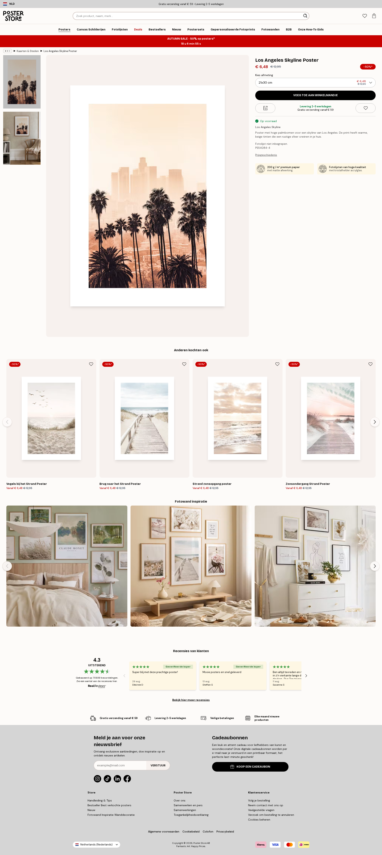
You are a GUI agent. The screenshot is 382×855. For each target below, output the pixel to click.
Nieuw (91, 810)
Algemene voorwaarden (163, 831)
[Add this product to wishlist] (366, 108)
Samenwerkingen (185, 810)
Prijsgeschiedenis (266, 155)
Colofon (208, 831)
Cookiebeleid (191, 831)
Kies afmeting (264, 75)
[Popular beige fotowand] (315, 566)
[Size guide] (265, 108)
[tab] (364, 16)
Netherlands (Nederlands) (96, 844)
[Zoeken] (305, 16)
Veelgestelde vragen (261, 810)
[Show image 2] (22, 138)
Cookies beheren (259, 819)
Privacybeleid (225, 831)
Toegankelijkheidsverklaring (191, 815)
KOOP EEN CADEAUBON (253, 766)
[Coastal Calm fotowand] (191, 566)
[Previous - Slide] (7, 422)
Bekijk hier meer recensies (191, 700)
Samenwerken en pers (188, 805)
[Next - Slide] (375, 422)
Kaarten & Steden (28, 51)
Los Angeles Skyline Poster (60, 51)
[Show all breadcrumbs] (7, 51)
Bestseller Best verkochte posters (109, 805)
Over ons (179, 800)
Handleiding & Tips (100, 800)
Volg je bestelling (259, 800)
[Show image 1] (22, 82)
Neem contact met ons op (265, 805)
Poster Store (200, 843)
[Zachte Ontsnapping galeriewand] (66, 566)
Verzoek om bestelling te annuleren (271, 815)
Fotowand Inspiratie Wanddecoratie (111, 815)
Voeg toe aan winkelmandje (315, 95)
